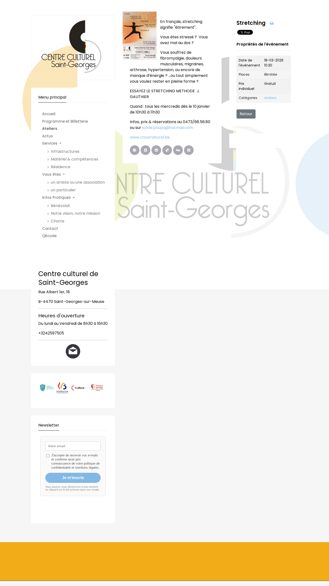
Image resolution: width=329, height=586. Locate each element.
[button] (76, 143)
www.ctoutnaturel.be (150, 137)
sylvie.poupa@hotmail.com (167, 127)
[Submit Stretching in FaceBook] (134, 150)
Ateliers (270, 97)
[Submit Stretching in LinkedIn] (156, 150)
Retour (246, 114)
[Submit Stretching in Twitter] (145, 150)
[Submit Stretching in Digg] (178, 150)
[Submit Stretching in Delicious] (167, 150)
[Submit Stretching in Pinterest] (189, 150)
